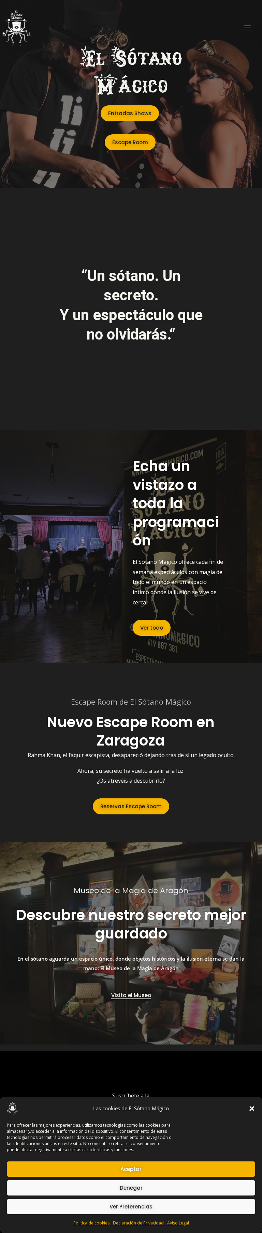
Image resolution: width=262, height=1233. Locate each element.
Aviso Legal (178, 1223)
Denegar (131, 1187)
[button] (251, 1108)
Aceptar (131, 1169)
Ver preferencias (131, 1206)
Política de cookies (91, 1223)
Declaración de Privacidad (138, 1223)
